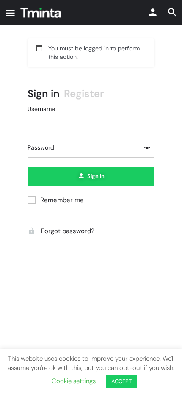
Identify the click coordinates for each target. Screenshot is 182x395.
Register (84, 93)
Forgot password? (66, 231)
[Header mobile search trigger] (172, 12)
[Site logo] (41, 13)
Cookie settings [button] (74, 381)
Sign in (44, 93)
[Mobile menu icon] (10, 13)
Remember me (62, 200)
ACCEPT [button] (121, 381)
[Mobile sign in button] (152, 12)
